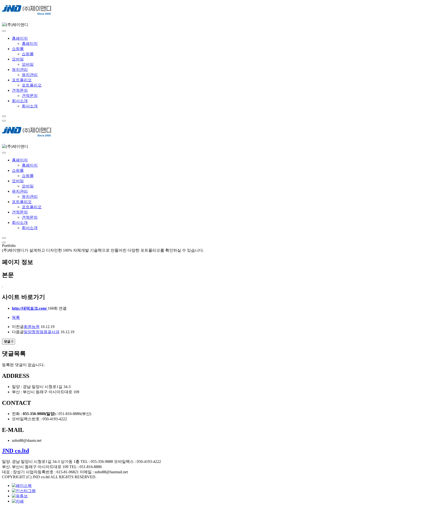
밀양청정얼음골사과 (41, 332)
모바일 (18, 59)
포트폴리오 (22, 80)
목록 (16, 317)
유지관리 (20, 69)
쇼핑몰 (18, 49)
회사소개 (20, 101)
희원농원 (32, 327)
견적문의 (20, 90)
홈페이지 (20, 38)
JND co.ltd (15, 451)
